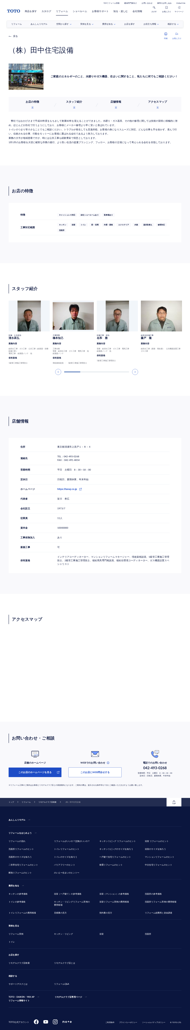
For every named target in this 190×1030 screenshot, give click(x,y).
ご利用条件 (109, 1022)
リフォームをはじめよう (20, 833)
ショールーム (80, 11)
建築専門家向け (130, 3)
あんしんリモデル (17, 820)
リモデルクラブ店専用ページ (68, 997)
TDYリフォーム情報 (111, 3)
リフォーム (62, 11)
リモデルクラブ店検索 (47, 802)
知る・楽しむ (120, 11)
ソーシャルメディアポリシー (154, 1022)
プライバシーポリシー (128, 1022)
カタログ (46, 11)
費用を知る (14, 886)
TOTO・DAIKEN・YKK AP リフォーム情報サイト (21, 999)
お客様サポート (100, 11)
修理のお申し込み (164, 3)
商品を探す (31, 11)
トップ (11, 802)
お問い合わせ (147, 3)
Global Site (180, 3)
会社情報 (137, 11)
